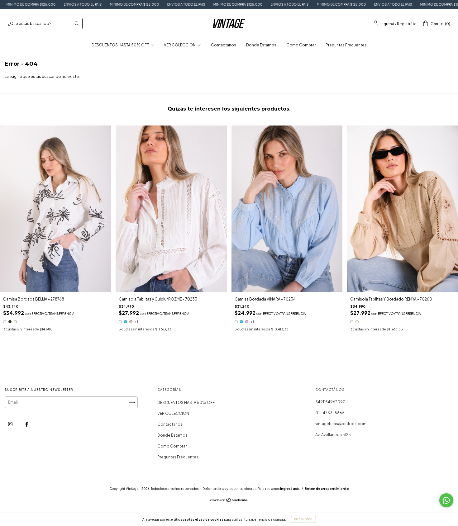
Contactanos (223, 45)
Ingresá (387, 23)
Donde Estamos (261, 45)
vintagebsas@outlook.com (340, 423)
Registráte (407, 23)
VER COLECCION (180, 45)
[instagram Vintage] (11, 424)
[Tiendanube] (229, 501)
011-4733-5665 (330, 412)
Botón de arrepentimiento (327, 488)
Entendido (303, 519)
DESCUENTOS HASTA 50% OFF (121, 45)
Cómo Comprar (301, 45)
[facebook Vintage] (26, 424)
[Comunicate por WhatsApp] (446, 500)
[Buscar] (76, 23)
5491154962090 (330, 402)
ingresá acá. (290, 488)
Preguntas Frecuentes (346, 45)
